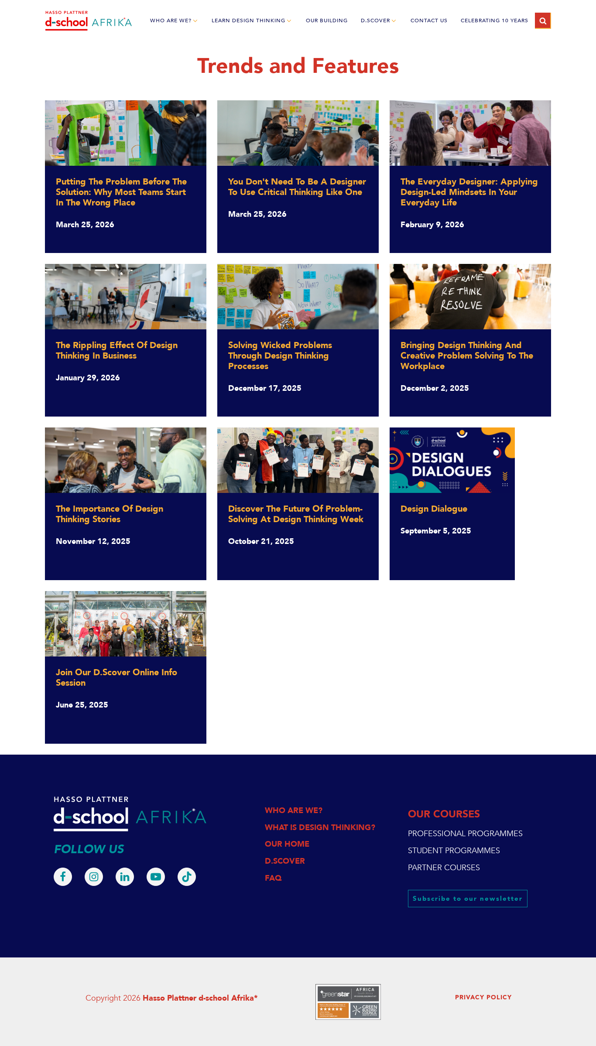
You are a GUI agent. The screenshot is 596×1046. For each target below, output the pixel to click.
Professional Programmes (465, 833)
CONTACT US (429, 20)
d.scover (375, 20)
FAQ (273, 878)
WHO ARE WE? (171, 20)
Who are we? (293, 810)
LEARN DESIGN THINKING (248, 20)
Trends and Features (298, 66)
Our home (287, 844)
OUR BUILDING (327, 20)
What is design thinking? (320, 827)
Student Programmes (454, 850)
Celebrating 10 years (494, 20)
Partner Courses (444, 867)
